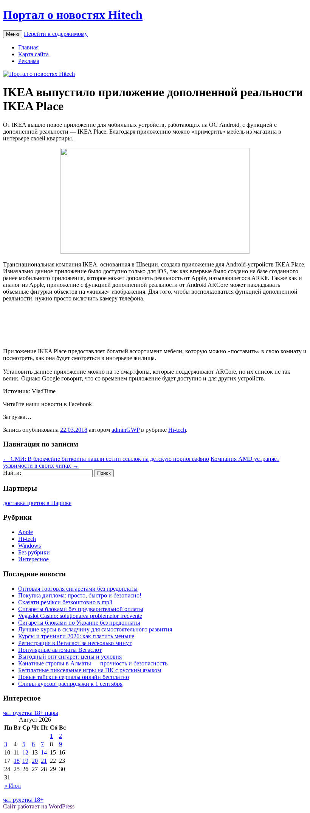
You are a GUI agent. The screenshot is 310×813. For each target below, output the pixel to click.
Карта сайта (33, 54)
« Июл (12, 785)
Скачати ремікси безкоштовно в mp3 (65, 602)
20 (35, 761)
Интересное (33, 559)
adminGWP (126, 430)
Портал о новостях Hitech (73, 15)
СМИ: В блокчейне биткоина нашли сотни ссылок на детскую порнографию (106, 459)
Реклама (28, 61)
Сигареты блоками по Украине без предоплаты (79, 622)
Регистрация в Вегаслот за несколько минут (75, 643)
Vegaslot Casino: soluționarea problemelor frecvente (80, 616)
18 (17, 761)
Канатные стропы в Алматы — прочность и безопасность (92, 663)
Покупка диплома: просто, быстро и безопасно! (79, 595)
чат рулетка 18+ (23, 799)
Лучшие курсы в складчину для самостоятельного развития (95, 629)
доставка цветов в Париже (37, 503)
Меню (12, 34)
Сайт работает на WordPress (38, 806)
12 (25, 752)
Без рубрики (34, 552)
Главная (28, 47)
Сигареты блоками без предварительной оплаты (80, 609)
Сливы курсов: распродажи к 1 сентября (70, 684)
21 (44, 761)
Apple (25, 532)
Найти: (12, 473)
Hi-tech (177, 430)
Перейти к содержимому (56, 34)
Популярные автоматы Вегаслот (60, 650)
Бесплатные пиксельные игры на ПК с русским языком (89, 670)
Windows (29, 545)
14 (44, 752)
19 (25, 761)
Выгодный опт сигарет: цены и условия (70, 656)
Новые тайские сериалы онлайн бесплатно (73, 677)
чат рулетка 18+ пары (30, 713)
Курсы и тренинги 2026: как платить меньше (76, 636)
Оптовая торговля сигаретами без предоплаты (78, 588)
